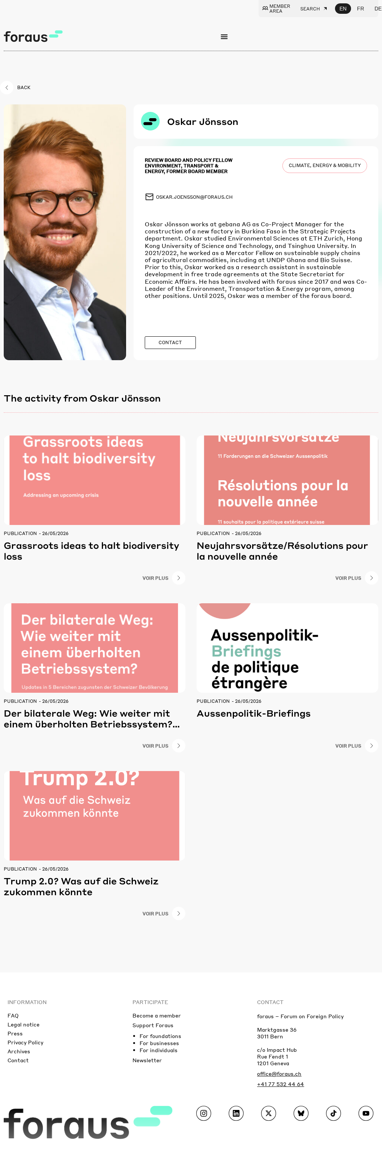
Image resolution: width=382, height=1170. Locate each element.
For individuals (159, 1050)
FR (360, 9)
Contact (18, 1060)
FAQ (13, 1015)
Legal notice (23, 1024)
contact (270, 1001)
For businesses (159, 1043)
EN (343, 9)
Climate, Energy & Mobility (325, 165)
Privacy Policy (25, 1042)
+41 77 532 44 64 (280, 1084)
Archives (18, 1051)
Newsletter (147, 1060)
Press (15, 1033)
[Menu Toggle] (224, 36)
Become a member (156, 1015)
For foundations (160, 1035)
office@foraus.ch (279, 1073)
